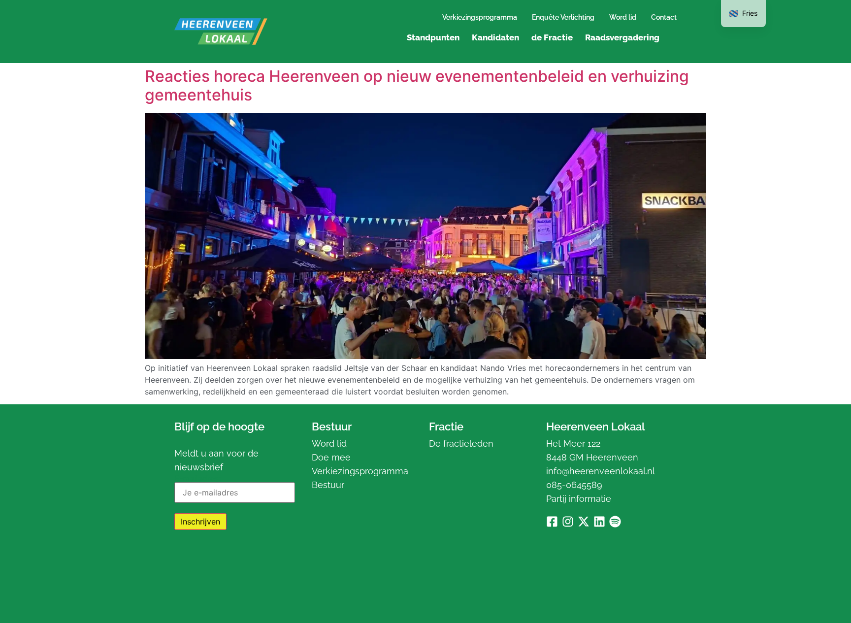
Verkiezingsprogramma (479, 17)
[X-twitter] (583, 521)
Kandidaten (495, 37)
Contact (664, 17)
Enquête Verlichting (563, 17)
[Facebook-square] (552, 521)
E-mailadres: (197, 478)
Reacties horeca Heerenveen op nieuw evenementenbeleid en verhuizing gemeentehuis (417, 85)
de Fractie (552, 37)
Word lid (622, 17)
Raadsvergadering (622, 37)
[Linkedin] (599, 521)
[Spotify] (615, 521)
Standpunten (433, 37)
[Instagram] (568, 521)
